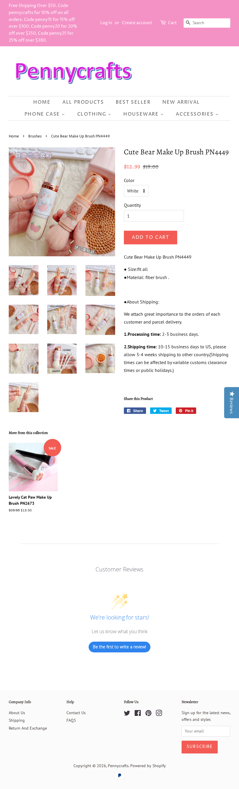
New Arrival (181, 102)
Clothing (92, 114)
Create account (137, 23)
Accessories (195, 114)
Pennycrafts (118, 765)
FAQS (71, 720)
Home (41, 102)
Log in (106, 23)
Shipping (17, 720)
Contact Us (76, 712)
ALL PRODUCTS (83, 102)
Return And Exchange (28, 728)
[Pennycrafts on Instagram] (159, 714)
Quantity (132, 205)
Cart (172, 23)
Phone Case (43, 114)
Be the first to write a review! (119, 646)
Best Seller (133, 102)
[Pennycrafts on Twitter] (127, 714)
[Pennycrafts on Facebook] (137, 714)
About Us (17, 712)
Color (129, 180)
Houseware (141, 114)
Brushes (35, 136)
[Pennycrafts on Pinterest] (148, 714)
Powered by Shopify (148, 765)
